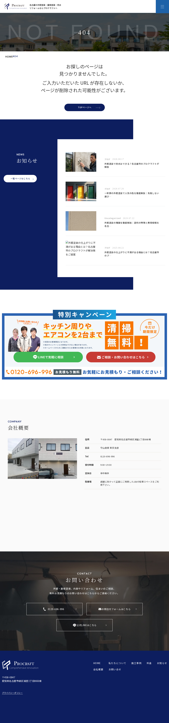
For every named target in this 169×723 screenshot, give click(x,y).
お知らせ (162, 663)
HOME (97, 663)
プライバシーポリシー (12, 692)
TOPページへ (84, 107)
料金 (149, 663)
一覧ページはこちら (20, 178)
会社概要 (98, 669)
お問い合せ (115, 669)
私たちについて (117, 663)
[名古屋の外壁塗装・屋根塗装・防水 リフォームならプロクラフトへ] (15, 6)
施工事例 (136, 663)
